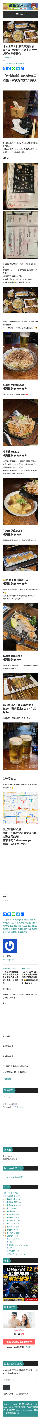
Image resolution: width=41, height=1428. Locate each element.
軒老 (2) (11, 1248)
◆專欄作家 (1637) (13, 1199)
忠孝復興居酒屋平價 (27, 923)
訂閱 (6, 1387)
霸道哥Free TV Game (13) (18, 1245)
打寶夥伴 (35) (14, 1251)
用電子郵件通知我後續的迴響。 (17, 1066)
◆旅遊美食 (20, 64)
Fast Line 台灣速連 (28, 1413)
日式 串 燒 (14, 923)
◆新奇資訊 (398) (13, 1221)
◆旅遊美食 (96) (13, 1227)
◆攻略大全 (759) (13, 1233)
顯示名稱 (6, 1036)
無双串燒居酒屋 (13, 932)
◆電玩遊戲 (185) (13, 1214)
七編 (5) (11, 1242)
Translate (20, 1107)
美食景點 (12, 64)
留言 (5, 1003)
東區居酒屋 (26, 926)
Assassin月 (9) (14, 1239)
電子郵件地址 (8, 1046)
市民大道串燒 (18, 920)
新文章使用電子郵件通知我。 (16, 1072)
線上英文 (6, 1313)
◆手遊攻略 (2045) (14, 1205)
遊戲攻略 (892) (12, 1236)
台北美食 (23, 932)
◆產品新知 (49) (13, 1224)
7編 (6, 61)
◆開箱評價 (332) (13, 1211)
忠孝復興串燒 (14, 929)
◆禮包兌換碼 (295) (14, 1202)
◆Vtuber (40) (12, 1208)
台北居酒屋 (28, 920)
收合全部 (14, 1193)
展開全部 (6, 1193)
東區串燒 (23, 929)
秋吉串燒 (17, 926)
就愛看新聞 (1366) (14, 1196)
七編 (6, 64)
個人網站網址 (8, 1056)
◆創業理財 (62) (13, 1217)
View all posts (8, 960)
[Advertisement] (20, 872)
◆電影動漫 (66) (13, 1230)
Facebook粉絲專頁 (13, 1168)
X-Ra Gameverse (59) (17, 1254)
